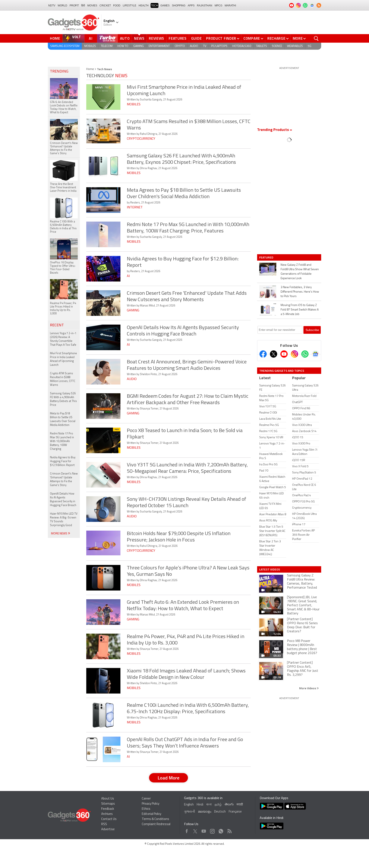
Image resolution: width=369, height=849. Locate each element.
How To (122, 46)
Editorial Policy (151, 814)
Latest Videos (269, 569)
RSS (104, 824)
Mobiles (90, 46)
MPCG (218, 5)
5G (309, 46)
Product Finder (221, 38)
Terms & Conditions (155, 819)
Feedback (107, 809)
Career (146, 798)
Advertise (108, 829)
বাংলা (209, 804)
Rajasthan (204, 5)
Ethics (146, 809)
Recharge (276, 38)
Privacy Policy (150, 803)
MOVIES (92, 5)
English (189, 804)
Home (55, 38)
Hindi (200, 804)
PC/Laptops (219, 46)
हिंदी (83, 5)
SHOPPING (178, 5)
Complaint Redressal (156, 824)
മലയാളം (204, 811)
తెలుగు (229, 804)
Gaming (138, 46)
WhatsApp (221, 830)
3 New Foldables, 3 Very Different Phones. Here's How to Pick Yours (300, 292)
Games (165, 5)
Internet (135, 207)
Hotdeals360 (241, 46)
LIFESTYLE (129, 5)
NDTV (51, 5)
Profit (74, 5)
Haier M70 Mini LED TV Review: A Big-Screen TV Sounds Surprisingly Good (64, 519)
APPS (191, 5)
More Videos (308, 688)
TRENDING (59, 72)
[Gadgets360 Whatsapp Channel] (305, 354)
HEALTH (144, 5)
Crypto (180, 46)
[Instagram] (294, 354)
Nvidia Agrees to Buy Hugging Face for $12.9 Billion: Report (62, 461)
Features (178, 38)
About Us (107, 798)
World (62, 5)
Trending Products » (274, 130)
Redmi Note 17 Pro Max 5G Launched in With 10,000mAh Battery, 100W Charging (62, 441)
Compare (251, 38)
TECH (154, 5)
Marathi (230, 5)
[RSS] (318, 5)
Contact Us (109, 819)
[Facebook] (263, 354)
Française (235, 811)
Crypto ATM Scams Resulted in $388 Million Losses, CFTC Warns (62, 379)
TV (204, 46)
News (139, 38)
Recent (57, 325)
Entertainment (159, 46)
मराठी (240, 804)
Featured (266, 257)
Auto (125, 38)
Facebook (186, 830)
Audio (194, 46)
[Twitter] (273, 354)
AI (91, 38)
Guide (196, 38)
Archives (107, 814)
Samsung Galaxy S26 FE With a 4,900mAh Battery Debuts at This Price (63, 399)
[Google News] (315, 354)
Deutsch (220, 811)
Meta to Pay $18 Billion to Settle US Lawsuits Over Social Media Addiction (62, 419)
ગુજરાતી (189, 811)
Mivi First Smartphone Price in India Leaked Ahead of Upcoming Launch (63, 359)
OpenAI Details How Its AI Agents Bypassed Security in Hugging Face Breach (63, 499)
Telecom (107, 46)
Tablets (261, 46)
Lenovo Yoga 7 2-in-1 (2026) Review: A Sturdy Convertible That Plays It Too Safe (63, 339)
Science (277, 46)
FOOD (116, 5)
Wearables (295, 46)
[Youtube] (284, 354)
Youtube (203, 830)
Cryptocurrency (141, 139)
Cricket (105, 5)
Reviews (156, 38)
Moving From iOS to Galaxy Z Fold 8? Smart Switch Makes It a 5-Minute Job (300, 310)
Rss (229, 830)
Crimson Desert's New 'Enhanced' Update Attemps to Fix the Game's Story (64, 479)
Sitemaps (108, 803)
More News (59, 533)
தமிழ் (218, 804)
